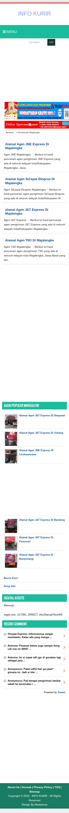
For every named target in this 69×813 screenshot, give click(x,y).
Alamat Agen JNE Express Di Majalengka (27, 146)
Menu (11, 31)
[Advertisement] (34, 74)
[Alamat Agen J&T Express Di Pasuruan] (11, 549)
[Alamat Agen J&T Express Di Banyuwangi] (11, 566)
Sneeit (61, 692)
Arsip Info (10, 586)
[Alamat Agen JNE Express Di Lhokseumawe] (11, 462)
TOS (57, 787)
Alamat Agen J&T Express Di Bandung (42, 519)
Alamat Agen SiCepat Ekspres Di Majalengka (30, 181)
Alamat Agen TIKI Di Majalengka (29, 240)
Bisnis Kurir (11, 578)
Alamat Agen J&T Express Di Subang (41, 432)
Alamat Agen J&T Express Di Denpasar (42, 415)
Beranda (10, 132)
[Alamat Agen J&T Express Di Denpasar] (11, 427)
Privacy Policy (43, 787)
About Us (13, 787)
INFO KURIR (34, 13)
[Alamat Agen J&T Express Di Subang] (11, 444)
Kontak (26, 787)
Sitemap (34, 791)
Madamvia (41, 804)
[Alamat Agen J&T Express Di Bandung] (11, 532)
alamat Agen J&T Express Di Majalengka (26, 211)
